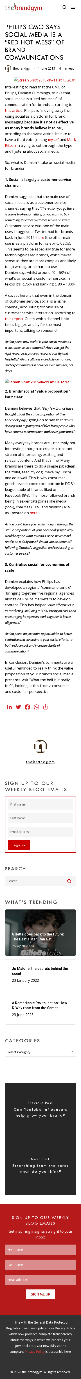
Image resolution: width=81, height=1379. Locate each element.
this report (14, 318)
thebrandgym (22, 68)
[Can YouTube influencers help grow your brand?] (40, 1111)
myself (53, 139)
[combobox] (40, 1052)
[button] (73, 7)
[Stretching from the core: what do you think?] (40, 1167)
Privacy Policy (35, 1351)
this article (13, 110)
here (40, 237)
